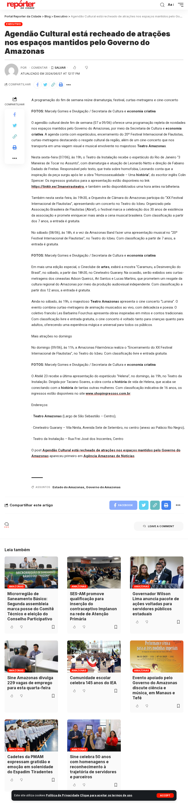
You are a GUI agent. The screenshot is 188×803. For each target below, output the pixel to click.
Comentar (39, 67)
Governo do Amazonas (103, 487)
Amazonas (16, 586)
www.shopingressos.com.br (108, 393)
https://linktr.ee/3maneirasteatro (57, 186)
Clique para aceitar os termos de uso (106, 795)
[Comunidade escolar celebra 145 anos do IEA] (94, 656)
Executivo (13, 24)
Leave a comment (161, 526)
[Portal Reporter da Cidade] (21, 5)
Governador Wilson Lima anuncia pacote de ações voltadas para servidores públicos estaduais (156, 603)
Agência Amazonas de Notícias (108, 456)
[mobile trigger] (179, 5)
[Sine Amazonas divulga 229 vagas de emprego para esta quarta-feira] (31, 656)
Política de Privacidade (62, 795)
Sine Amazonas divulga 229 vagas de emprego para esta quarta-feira (30, 682)
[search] (162, 4)
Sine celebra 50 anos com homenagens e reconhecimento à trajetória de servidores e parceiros (93, 766)
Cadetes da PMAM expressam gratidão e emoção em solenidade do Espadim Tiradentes (30, 764)
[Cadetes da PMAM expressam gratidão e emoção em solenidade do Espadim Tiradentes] (31, 735)
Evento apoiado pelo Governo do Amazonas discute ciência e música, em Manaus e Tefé (155, 687)
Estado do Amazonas (68, 487)
